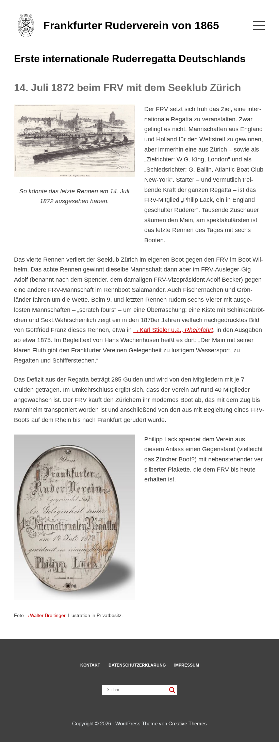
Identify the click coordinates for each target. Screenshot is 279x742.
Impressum (186, 665)
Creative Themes (187, 723)
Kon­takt (90, 665)
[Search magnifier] (172, 690)
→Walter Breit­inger (45, 615)
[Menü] (259, 25)
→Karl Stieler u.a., (173, 329)
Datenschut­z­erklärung (137, 665)
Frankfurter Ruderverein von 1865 (131, 25)
